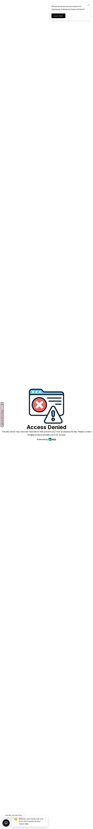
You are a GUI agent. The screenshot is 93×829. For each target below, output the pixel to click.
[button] (6, 823)
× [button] (88, 5)
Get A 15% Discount (2, 416)
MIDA (54, 439)
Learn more (58, 16)
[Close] (2, 404)
